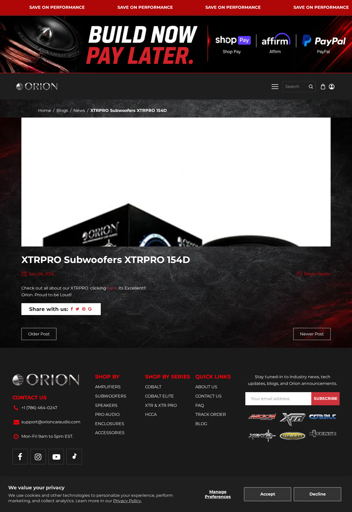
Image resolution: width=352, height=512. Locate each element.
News (79, 110)
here (112, 288)
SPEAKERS (106, 405)
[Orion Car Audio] (36, 86)
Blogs (62, 110)
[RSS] (74, 456)
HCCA (151, 414)
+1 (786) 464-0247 (39, 407)
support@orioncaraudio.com (50, 421)
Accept (267, 494)
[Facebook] (20, 456)
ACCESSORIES (109, 432)
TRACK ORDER (210, 414)
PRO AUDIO (107, 414)
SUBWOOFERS (110, 396)
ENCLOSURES (109, 423)
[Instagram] (38, 456)
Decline (317, 494)
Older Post (39, 334)
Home (44, 110)
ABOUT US (206, 386)
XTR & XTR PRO (161, 405)
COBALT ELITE (159, 396)
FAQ (199, 405)
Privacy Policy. (127, 500)
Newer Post (312, 334)
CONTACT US (208, 396)
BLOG (201, 423)
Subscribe (325, 398)
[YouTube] (56, 456)
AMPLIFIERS (108, 386)
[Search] (311, 86)
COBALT (153, 386)
